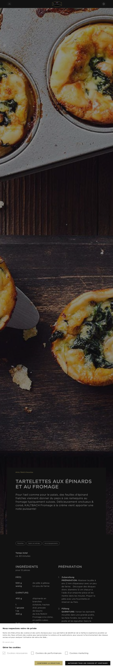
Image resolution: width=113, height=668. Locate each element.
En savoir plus (8, 642)
